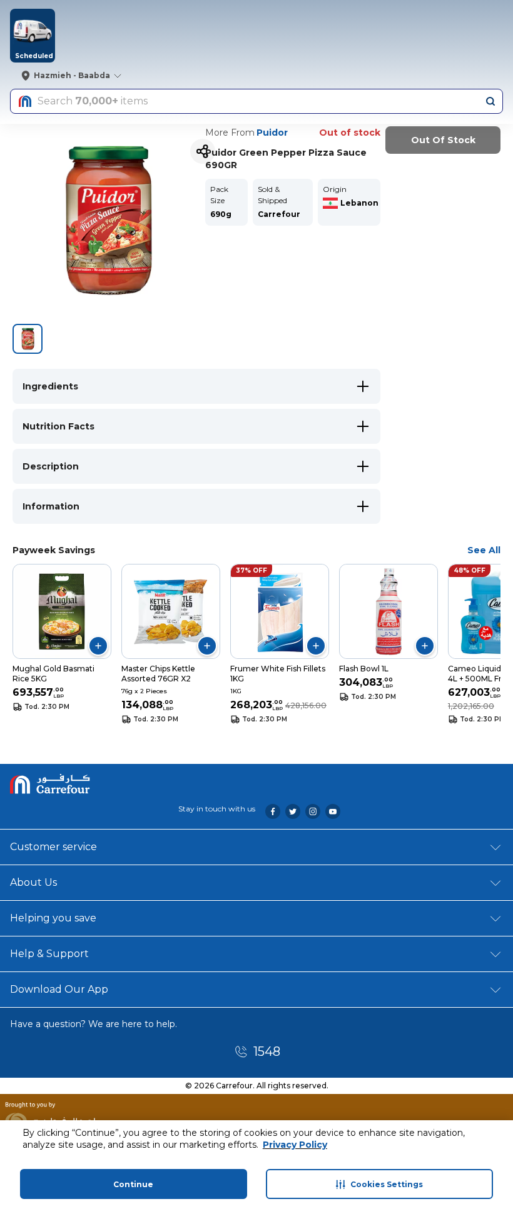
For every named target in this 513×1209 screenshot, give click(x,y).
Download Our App (59, 989)
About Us (33, 882)
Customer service (53, 847)
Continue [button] (133, 1184)
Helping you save (53, 918)
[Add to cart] (98, 646)
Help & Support (49, 954)
